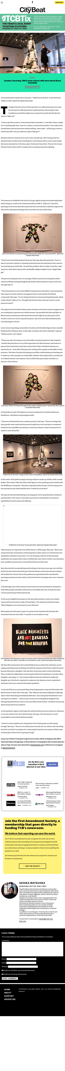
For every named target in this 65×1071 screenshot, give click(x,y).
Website (5, 967)
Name (4, 959)
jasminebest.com (37, 745)
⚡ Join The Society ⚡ (32, 866)
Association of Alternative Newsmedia (38, 914)
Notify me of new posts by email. (15, 974)
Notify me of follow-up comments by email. (19, 970)
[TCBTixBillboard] (32, 30)
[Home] (32, 10)
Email (4, 963)
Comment (6, 941)
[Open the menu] (2, 2)
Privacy (22, 991)
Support (59, 2)
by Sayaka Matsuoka (32, 86)
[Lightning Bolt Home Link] (32, 2)
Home (7, 989)
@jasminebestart (9, 748)
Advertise (10, 999)
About (8, 993)
